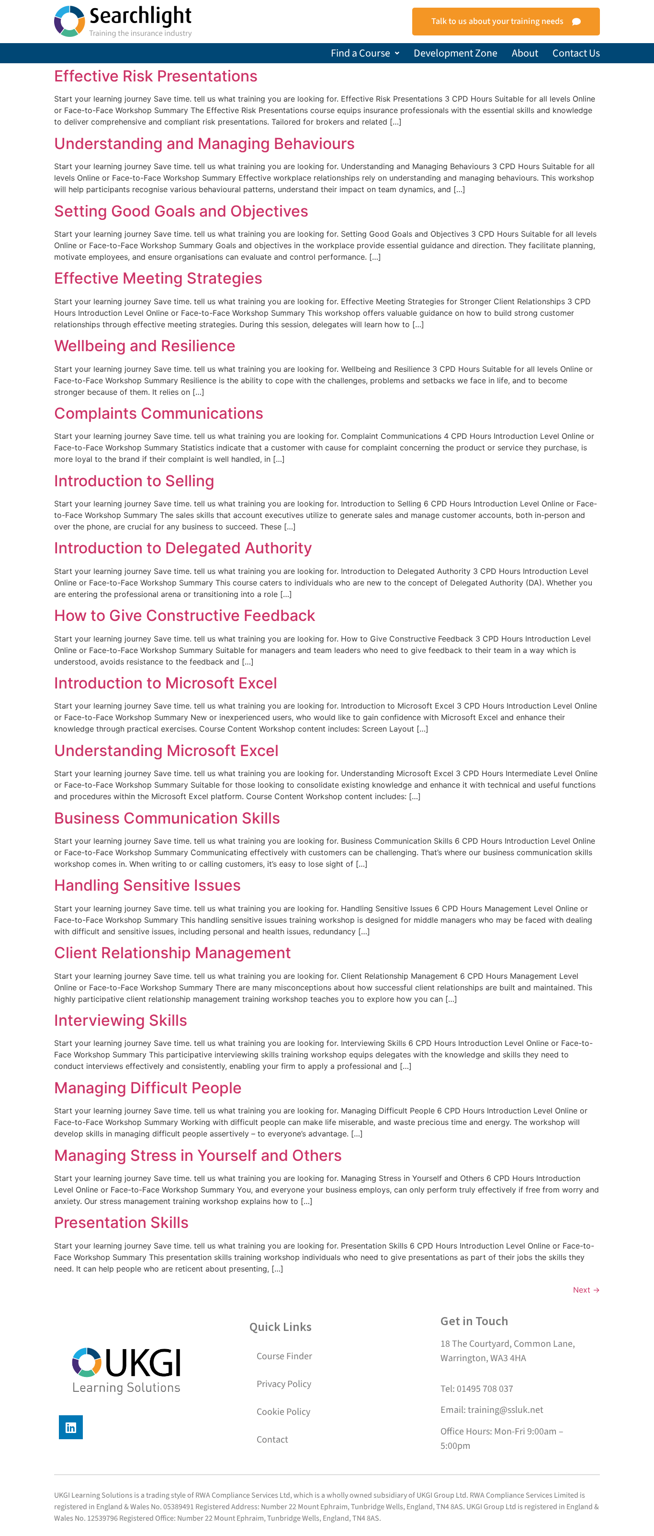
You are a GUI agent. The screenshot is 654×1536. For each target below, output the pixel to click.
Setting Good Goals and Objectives (181, 211)
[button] (365, 53)
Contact (272, 1439)
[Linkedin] (71, 1427)
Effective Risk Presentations (156, 76)
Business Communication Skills (167, 818)
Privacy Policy (284, 1384)
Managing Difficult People (148, 1087)
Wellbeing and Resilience (145, 345)
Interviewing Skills (120, 1020)
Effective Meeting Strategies (158, 278)
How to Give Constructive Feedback (185, 615)
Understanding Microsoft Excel (166, 750)
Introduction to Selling (134, 480)
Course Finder (284, 1356)
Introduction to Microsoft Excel (165, 683)
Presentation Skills (121, 1222)
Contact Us (576, 53)
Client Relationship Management (172, 952)
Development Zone (455, 53)
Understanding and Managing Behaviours (204, 143)
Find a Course (360, 53)
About (525, 53)
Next (586, 1290)
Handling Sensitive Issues (147, 885)
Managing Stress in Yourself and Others (198, 1155)
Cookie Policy (283, 1412)
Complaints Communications (158, 413)
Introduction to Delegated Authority (183, 548)
